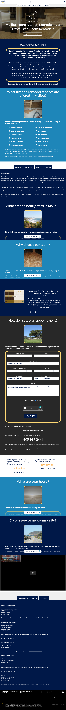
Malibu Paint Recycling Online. (42, 684)
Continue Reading (32, 236)
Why (29, 5)
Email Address (19, 376)
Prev (31, 312)
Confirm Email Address (46, 376)
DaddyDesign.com (60, 704)
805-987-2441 (35, 2)
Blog (54, 697)
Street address (33, 361)
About (46, 697)
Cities (43, 697)
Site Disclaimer (61, 702)
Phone (46, 353)
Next (35, 312)
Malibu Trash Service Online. (35, 651)
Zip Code (46, 368)
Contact (34, 5)
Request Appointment (31, 34)
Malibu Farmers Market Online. (42, 634)
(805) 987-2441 (27, 692)
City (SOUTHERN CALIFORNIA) (19, 368)
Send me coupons (29, 400)
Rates (23, 5)
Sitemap (56, 702)
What (18, 5)
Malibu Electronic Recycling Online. (41, 667)
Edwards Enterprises (2, 2)
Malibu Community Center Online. (43, 617)
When (40, 5)
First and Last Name (19, 353)
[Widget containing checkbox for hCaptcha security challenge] (33, 408)
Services (39, 697)
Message (33, 383)
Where (46, 5)
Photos (50, 697)
